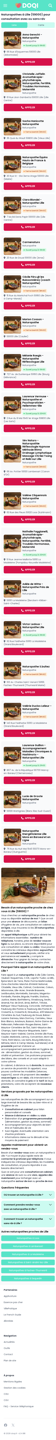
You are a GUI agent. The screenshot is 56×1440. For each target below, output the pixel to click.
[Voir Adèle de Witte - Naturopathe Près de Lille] (28, 597)
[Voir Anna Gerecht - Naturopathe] (28, 48)
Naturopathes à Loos (28, 1238)
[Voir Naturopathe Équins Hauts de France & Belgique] (28, 172)
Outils (7, 1348)
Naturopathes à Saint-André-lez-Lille (28, 1262)
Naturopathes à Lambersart (28, 1246)
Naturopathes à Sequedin (28, 1278)
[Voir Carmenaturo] (28, 253)
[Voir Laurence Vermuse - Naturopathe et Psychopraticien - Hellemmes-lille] (28, 413)
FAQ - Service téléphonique (19, 1406)
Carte (41, 25)
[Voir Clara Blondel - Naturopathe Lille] (28, 213)
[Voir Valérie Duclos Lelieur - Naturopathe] (28, 719)
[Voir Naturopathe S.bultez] (28, 679)
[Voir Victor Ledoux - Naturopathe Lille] (28, 638)
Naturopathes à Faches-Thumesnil (28, 1270)
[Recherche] (50, 5)
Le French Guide (12, 1314)
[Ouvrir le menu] (5, 5)
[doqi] (26, 5)
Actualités (9, 1342)
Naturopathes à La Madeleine (28, 1254)
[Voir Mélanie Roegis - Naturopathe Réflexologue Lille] (28, 371)
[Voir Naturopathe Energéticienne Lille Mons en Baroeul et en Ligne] (28, 845)
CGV (6, 1400)
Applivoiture (10, 1296)
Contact (8, 1354)
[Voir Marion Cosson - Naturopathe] (28, 332)
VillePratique (10, 1308)
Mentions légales (13, 1381)
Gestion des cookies (15, 1387)
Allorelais (8, 1320)
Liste (14, 25)
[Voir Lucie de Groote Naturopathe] (28, 806)
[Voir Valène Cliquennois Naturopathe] (28, 508)
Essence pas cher (13, 1302)
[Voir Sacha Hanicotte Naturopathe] (28, 133)
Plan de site (10, 1360)
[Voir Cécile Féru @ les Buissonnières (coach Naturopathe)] (28, 292)
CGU (6, 1394)
